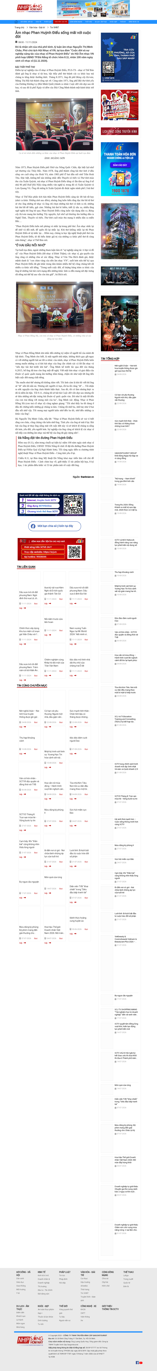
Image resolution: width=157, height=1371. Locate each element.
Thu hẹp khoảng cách (124, 572)
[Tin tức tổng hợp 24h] (29, 3)
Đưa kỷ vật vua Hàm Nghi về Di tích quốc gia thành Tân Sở (54, 590)
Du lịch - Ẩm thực (101, 22)
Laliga (125, 1275)
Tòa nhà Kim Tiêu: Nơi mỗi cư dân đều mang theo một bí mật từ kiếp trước (126, 690)
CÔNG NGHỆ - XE (88, 1306)
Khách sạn (20, 1316)
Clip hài (105, 1282)
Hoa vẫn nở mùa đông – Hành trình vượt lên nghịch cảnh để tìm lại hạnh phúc (126, 657)
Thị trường (42, 1286)
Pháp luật (48, 22)
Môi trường (20, 1289)
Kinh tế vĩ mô (43, 1275)
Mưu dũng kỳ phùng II (124, 845)
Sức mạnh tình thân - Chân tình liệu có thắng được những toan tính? (126, 423)
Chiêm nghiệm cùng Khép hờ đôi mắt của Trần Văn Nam (54, 662)
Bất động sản (43, 1294)
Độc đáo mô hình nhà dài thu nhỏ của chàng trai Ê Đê (80, 662)
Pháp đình (63, 1279)
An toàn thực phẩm (46, 1309)
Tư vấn (41, 1324)
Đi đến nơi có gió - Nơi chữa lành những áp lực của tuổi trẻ (54, 853)
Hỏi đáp (62, 1283)
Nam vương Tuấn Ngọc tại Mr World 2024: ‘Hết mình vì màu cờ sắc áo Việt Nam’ (79, 634)
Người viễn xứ (64, 1320)
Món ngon (20, 1323)
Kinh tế (38, 22)
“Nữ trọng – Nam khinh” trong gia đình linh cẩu (125, 479)
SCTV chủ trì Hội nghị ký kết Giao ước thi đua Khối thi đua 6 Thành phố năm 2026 (126, 1057)
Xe (82, 1320)
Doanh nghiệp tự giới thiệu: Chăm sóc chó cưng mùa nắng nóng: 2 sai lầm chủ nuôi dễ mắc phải (126, 1229)
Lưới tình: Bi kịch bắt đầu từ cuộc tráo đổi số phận (79, 853)
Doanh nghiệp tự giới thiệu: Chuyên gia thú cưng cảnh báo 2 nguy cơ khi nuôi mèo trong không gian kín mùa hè (126, 1191)
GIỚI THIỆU (107, 1306)
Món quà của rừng (53, 877)
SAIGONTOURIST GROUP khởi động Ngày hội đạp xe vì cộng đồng (126, 455)
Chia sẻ (105, 1278)
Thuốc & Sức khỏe (45, 1317)
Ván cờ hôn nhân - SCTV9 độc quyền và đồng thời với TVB (29, 781)
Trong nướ (127, 1279)
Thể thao (88, 22)
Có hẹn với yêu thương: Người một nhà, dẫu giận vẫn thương (125, 397)
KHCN (83, 1309)
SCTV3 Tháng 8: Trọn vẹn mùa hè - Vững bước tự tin (28, 817)
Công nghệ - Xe (134, 22)
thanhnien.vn (87, 476)
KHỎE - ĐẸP (43, 1306)
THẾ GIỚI (63, 1306)
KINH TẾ (41, 1272)
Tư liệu (62, 1317)
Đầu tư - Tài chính (45, 1290)
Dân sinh (20, 1278)
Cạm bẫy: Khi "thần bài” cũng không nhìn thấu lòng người (29, 844)
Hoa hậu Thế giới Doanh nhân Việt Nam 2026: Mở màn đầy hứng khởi (125, 1160)
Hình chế (105, 1286)
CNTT (83, 1313)
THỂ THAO (128, 1272)
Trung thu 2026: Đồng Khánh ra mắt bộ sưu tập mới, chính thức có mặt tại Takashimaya (126, 509)
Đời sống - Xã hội (27, 22)
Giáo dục (20, 1282)
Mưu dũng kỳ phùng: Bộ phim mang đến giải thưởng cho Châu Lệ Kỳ (125, 1127)
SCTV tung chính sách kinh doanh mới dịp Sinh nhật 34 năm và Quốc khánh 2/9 (126, 766)
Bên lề (126, 1286)
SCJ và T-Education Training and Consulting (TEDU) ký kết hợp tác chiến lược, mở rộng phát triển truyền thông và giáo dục (126, 723)
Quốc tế (126, 1283)
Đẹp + (40, 1313)
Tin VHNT (84, 1293)
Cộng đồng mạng (76, 22)
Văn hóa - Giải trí (61, 22)
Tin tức (62, 1275)
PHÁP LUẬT (65, 1272)
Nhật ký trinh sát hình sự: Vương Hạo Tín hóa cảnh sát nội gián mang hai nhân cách (54, 757)
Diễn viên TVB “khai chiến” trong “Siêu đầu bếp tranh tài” (79, 889)
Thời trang (85, 1289)
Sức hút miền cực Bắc (124, 859)
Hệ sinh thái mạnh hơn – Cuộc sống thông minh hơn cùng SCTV (126, 821)
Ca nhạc (84, 1278)
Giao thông (21, 1286)
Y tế (17, 1293)
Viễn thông (85, 1317)
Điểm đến (20, 1312)
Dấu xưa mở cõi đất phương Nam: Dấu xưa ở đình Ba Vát (79, 590)
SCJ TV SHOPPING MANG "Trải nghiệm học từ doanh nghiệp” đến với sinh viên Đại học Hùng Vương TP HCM (126, 1014)
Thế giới (123, 22)
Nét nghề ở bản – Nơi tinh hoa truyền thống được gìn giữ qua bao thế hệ (126, 368)
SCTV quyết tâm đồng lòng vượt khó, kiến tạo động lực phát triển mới (126, 1026)
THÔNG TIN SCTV (110, 1309)
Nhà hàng (20, 1327)
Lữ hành (19, 1320)
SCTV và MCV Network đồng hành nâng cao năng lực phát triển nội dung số (126, 542)
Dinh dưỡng (43, 1320)
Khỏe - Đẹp (113, 22)
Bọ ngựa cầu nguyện (29, 882)
